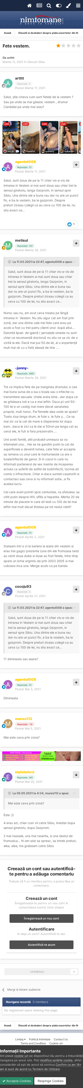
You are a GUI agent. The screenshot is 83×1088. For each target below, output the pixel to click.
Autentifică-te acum (41, 944)
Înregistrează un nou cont (41, 918)
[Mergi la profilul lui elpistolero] (8, 777)
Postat (30, 88)
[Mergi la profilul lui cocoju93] (8, 591)
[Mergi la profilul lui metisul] (8, 245)
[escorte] (41, 756)
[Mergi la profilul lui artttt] (8, 83)
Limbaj (19, 1039)
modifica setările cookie (56, 1060)
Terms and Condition (33, 1043)
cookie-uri (21, 1056)
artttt (10, 57)
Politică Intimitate (39, 1039)
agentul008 (53, 261)
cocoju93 (23, 586)
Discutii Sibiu (36, 62)
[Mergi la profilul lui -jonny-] (8, 373)
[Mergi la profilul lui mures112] (8, 723)
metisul (21, 240)
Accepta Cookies (18, 1081)
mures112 (51, 793)
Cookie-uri (56, 1043)
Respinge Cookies (50, 1081)
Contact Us (61, 1039)
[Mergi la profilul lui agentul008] (8, 166)
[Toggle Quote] (10, 261)
